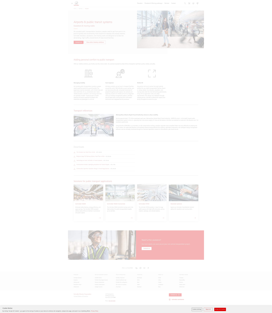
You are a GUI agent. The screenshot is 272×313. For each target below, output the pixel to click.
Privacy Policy (94, 311)
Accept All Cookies (220, 309)
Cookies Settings (196, 309)
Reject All (208, 309)
